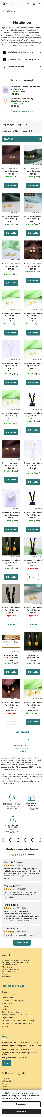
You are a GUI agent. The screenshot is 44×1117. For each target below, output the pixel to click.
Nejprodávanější (10, 131)
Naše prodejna (8, 998)
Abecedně (27, 131)
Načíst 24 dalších (22, 732)
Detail (31, 577)
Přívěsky (5, 1078)
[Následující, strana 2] (22, 739)
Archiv (6, 1063)
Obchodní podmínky (11, 1012)
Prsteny (5, 1084)
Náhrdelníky (7, 1081)
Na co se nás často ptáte (13, 1000)
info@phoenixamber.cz (12, 969)
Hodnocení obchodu (22, 849)
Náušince (6, 1087)
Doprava (5, 1006)
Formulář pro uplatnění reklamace (17, 1023)
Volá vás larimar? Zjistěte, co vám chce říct (21, 1042)
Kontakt (5, 1026)
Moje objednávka (9, 1018)
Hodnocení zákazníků (11, 995)
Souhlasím (21, 1111)
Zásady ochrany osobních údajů (16, 1015)
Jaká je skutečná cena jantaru (15, 1057)
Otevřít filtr (9, 139)
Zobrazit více (21, 942)
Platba (4, 1009)
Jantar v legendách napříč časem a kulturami (22, 1045)
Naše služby (7, 1003)
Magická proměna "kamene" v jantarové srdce (19, 1053)
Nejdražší (22, 124)
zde (30, 1098)
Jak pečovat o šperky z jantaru (15, 1049)
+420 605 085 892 (9, 971)
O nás (4, 992)
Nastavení (21, 1104)
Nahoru (23, 751)
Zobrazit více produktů (21, 111)
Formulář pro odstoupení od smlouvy (18, 1020)
